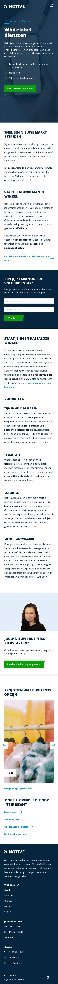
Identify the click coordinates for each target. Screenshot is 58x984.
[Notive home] (14, 6)
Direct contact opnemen (20, 88)
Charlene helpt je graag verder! (24, 664)
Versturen (13, 318)
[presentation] (4, 745)
